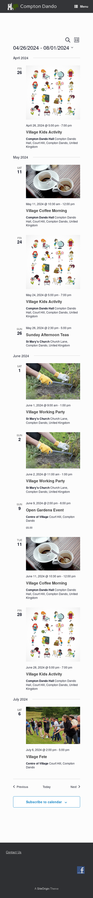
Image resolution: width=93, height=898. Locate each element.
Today (47, 787)
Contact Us (13, 852)
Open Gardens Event (45, 510)
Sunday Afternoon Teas (47, 334)
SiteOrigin (43, 888)
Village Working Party (45, 411)
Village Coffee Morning (46, 210)
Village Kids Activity (44, 132)
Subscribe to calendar (44, 801)
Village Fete (36, 756)
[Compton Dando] (32, 7)
